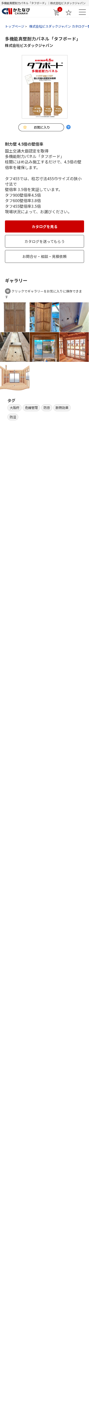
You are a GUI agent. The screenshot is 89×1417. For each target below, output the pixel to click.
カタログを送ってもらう (44, 241)
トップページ (14, 26)
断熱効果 (62, 407)
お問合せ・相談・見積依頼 (44, 256)
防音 (47, 407)
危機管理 (31, 407)
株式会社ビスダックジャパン (29, 45)
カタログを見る (45, 226)
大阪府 (14, 407)
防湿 (13, 416)
